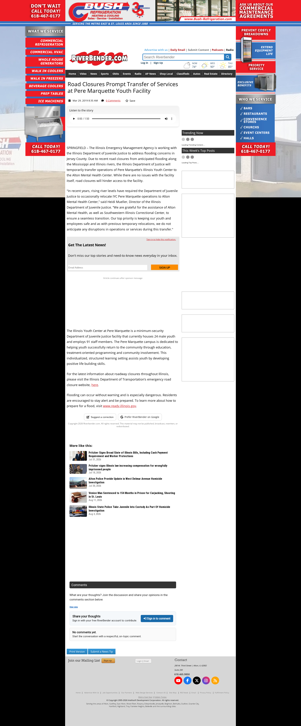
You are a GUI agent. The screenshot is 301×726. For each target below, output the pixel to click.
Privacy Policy (205, 692)
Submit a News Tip (102, 651)
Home (72, 73)
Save (132, 100)
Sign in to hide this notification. (161, 239)
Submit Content (198, 50)
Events (127, 73)
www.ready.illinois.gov (119, 406)
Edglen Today (160, 697)
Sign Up (158, 62)
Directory (226, 73)
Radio (230, 50)
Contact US (160, 692)
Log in (144, 62)
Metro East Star (145, 697)
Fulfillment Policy (222, 692)
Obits (116, 73)
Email (146, 661)
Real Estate (210, 73)
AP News (150, 73)
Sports (105, 73)
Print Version (77, 651)
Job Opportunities (110, 692)
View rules (74, 607)
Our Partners (126, 692)
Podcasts (217, 50)
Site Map (172, 692)
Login (139, 661)
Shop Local (166, 73)
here (94, 385)
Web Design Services (144, 692)
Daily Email (177, 50)
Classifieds (183, 73)
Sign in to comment (158, 618)
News (93, 73)
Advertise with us (156, 50)
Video (83, 73)
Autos (196, 73)
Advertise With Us (91, 692)
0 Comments (113, 100)
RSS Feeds (184, 692)
